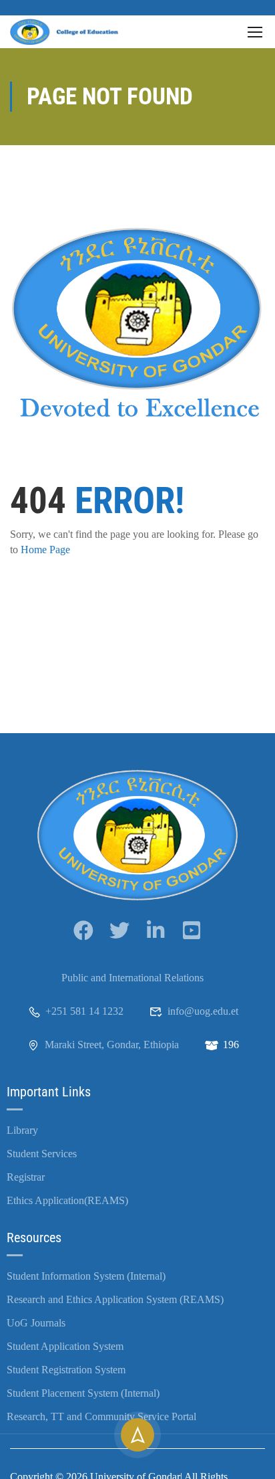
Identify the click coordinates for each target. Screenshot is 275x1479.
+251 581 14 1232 (84, 1011)
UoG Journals (36, 1322)
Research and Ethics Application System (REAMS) (115, 1299)
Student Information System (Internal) (86, 1276)
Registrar (26, 1177)
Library (22, 1130)
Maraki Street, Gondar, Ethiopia (112, 1044)
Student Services (42, 1153)
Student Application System (65, 1346)
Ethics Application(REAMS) (67, 1200)
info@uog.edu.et (203, 1011)
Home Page (45, 549)
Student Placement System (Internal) (83, 1393)
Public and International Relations (132, 977)
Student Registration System (66, 1369)
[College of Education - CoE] (66, 32)
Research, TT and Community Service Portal (101, 1416)
